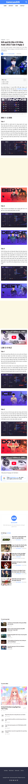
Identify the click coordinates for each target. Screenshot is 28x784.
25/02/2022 (19, 53)
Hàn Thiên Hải (18, 548)
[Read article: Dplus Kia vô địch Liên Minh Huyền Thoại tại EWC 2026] (6, 556)
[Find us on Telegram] (11, 780)
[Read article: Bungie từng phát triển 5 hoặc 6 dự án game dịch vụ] (3, 636)
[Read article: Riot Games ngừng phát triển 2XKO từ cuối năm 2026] (6, 539)
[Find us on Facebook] (10, 780)
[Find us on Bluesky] (15, 780)
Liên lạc (22, 770)
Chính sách (17, 770)
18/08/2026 (24, 548)
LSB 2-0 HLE (5, 83)
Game (5, 5)
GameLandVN (13, 2)
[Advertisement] (14, 23)
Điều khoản (11, 770)
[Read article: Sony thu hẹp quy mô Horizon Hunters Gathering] (3, 648)
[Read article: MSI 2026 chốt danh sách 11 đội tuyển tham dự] (6, 582)
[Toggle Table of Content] (24, 80)
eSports (11, 5)
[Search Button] (26, 2)
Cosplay (22, 5)
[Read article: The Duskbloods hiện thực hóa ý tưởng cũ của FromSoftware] (3, 642)
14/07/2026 (24, 565)
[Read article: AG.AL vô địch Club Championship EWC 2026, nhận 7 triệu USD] (3, 630)
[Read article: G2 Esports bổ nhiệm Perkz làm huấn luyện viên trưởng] (6, 573)
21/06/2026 (24, 582)
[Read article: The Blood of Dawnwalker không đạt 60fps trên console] (3, 624)
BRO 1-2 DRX (5, 82)
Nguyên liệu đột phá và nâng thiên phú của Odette (15, 714)
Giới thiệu (6, 770)
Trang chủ (3, 39)
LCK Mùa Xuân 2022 (22, 89)
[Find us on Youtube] (13, 780)
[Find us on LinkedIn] (17, 780)
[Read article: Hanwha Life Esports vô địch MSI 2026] (6, 565)
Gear (16, 5)
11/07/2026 (24, 573)
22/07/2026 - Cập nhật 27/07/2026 (19, 558)
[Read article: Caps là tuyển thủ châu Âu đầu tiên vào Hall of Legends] (6, 548)
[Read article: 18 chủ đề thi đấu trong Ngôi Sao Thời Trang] (14, 696)
